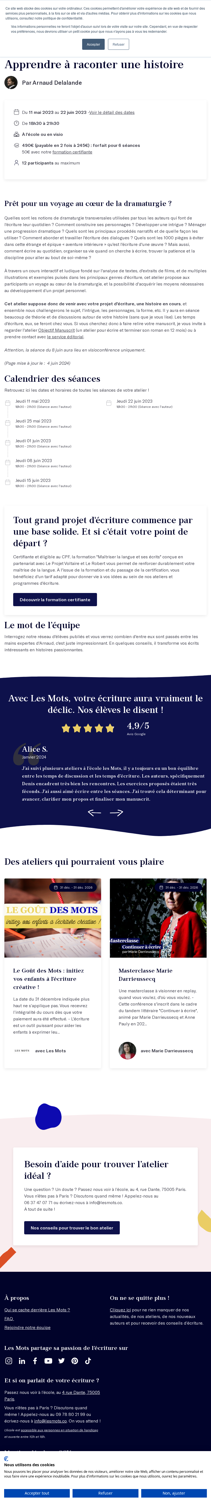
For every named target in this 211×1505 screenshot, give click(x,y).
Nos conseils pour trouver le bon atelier (72, 1227)
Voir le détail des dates (112, 112)
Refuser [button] (118, 44)
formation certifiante (72, 151)
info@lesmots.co (105, 1202)
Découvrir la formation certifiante (55, 599)
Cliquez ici (120, 1309)
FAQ (9, 1318)
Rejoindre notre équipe (27, 1327)
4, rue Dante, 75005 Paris (160, 1189)
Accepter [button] (93, 44)
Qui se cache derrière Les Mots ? (37, 1309)
